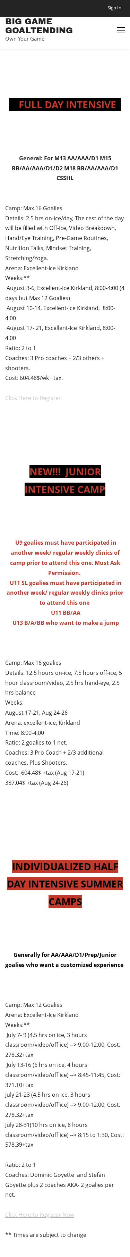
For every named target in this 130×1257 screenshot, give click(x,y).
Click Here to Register (33, 398)
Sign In (114, 8)
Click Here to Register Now (39, 1214)
